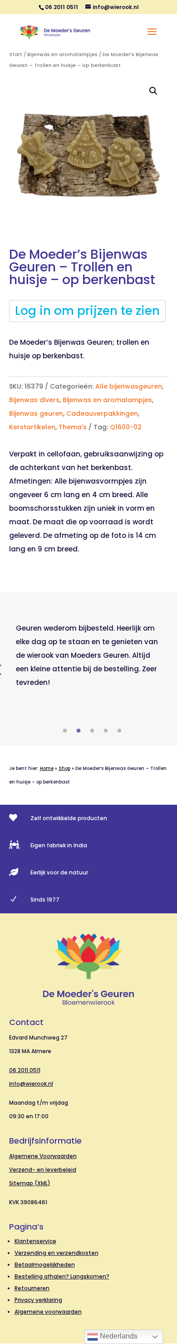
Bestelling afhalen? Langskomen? (62, 1276)
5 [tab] (119, 731)
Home (47, 768)
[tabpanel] (89, 655)
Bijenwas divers (34, 399)
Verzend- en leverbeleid (42, 1169)
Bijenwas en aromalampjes (62, 54)
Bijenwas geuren (36, 413)
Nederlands (118, 1336)
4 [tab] (105, 731)
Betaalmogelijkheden (45, 1264)
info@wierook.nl (31, 1084)
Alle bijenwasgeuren (128, 386)
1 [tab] (64, 731)
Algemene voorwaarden (48, 1312)
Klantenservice (35, 1241)
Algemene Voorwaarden (43, 1156)
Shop (64, 768)
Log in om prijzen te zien (87, 311)
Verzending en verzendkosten (56, 1253)
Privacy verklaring (38, 1300)
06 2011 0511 (24, 1070)
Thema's (73, 427)
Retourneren (32, 1288)
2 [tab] (78, 731)
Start (15, 54)
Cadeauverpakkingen (102, 413)
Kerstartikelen (32, 427)
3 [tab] (92, 731)
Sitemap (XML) (29, 1183)
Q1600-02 (126, 427)
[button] (153, 91)
